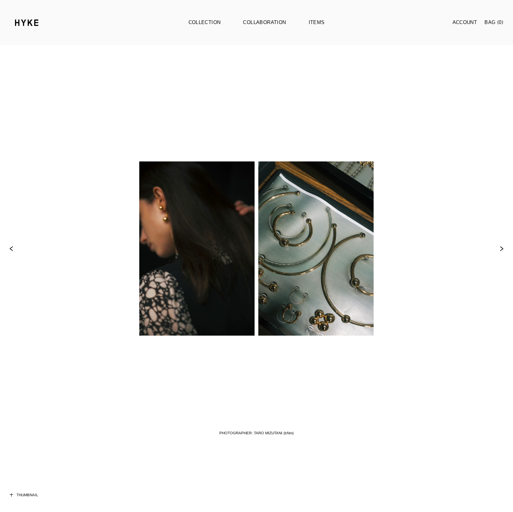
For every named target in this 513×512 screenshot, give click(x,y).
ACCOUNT (465, 22)
